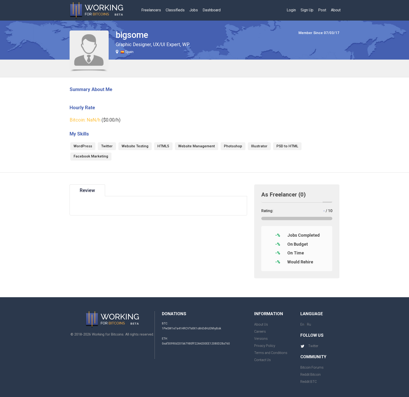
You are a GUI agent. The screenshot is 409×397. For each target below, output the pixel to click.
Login (291, 10)
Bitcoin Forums (312, 367)
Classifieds (175, 10)
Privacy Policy (264, 346)
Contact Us (262, 360)
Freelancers (151, 10)
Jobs (193, 10)
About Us (261, 324)
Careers (260, 331)
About (336, 10)
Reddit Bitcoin (310, 374)
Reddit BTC (308, 382)
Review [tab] (87, 190)
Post (322, 10)
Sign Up (307, 10)
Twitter (313, 346)
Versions (261, 338)
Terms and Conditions (270, 353)
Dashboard (212, 10)
